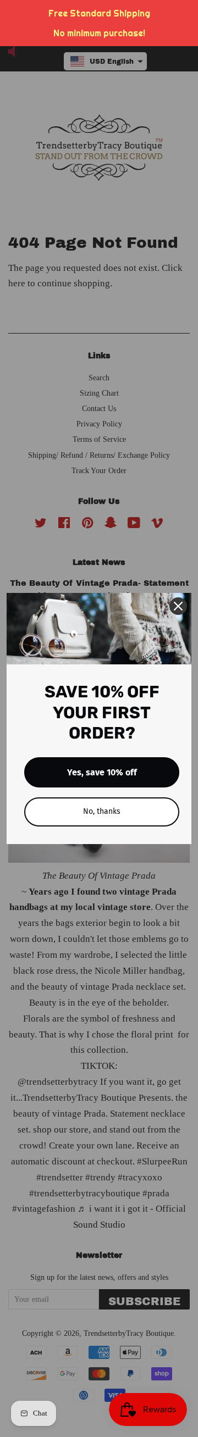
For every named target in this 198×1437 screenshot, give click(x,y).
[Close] (178, 606)
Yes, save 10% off (102, 772)
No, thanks (101, 811)
